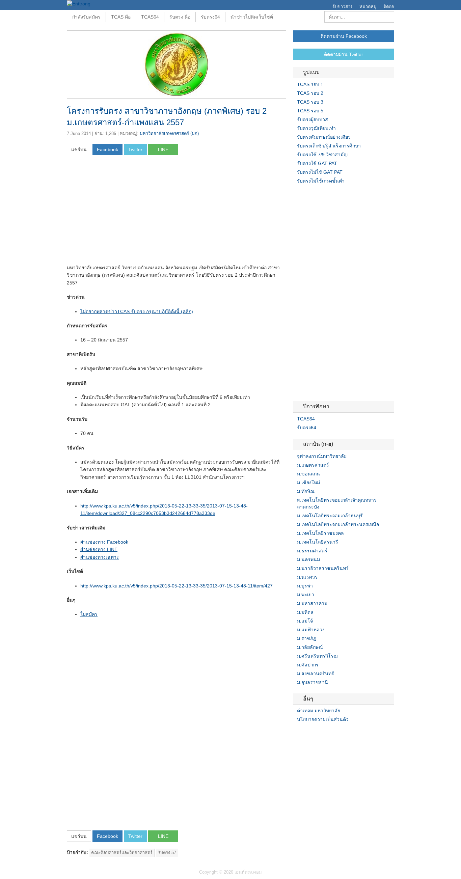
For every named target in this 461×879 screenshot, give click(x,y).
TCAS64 (150, 17)
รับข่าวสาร (342, 6)
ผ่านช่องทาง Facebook (104, 542)
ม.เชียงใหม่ (308, 482)
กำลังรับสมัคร (86, 17)
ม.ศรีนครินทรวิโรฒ (317, 656)
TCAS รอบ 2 (310, 93)
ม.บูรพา (305, 585)
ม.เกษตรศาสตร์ (313, 465)
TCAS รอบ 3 (310, 102)
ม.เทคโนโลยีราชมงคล (320, 533)
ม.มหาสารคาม (312, 603)
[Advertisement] (123, 212)
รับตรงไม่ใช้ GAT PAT (320, 172)
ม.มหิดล (305, 612)
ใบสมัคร (89, 614)
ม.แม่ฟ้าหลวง (311, 629)
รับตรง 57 (167, 852)
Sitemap (320, 733)
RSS (312, 733)
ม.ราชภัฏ (306, 638)
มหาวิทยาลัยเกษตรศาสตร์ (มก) (169, 133)
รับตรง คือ (179, 17)
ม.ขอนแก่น (308, 473)
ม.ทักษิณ (306, 491)
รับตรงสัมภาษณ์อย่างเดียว (324, 137)
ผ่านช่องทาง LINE (98, 549)
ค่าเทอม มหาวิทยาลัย (318, 710)
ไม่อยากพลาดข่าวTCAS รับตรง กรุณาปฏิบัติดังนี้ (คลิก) (136, 311)
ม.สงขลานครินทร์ (315, 673)
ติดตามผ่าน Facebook (344, 36)
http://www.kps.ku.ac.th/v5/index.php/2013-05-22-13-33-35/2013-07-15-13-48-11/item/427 (176, 585)
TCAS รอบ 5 (310, 110)
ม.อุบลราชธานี (312, 682)
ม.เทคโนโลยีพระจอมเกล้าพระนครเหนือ (338, 524)
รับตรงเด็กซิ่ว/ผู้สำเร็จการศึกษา (329, 145)
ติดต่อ (388, 6)
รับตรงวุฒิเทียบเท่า (316, 128)
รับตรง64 (210, 17)
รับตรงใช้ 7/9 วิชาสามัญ (322, 154)
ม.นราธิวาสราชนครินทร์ (323, 568)
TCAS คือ (121, 17)
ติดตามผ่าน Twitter (343, 54)
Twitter (303, 733)
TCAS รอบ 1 (310, 84)
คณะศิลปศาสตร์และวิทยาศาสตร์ (122, 852)
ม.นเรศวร (307, 577)
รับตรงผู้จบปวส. (313, 119)
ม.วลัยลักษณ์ (310, 647)
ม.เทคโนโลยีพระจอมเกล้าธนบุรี (330, 515)
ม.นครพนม (308, 559)
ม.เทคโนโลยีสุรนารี (317, 542)
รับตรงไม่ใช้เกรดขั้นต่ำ (321, 181)
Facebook (295, 733)
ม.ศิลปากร (308, 664)
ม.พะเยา (305, 594)
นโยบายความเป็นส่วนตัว (323, 719)
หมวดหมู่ (368, 6)
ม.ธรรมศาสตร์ (312, 550)
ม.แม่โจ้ (305, 621)
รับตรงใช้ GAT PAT (317, 163)
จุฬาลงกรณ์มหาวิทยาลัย (322, 456)
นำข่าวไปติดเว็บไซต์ (252, 17)
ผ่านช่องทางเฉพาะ (99, 557)
